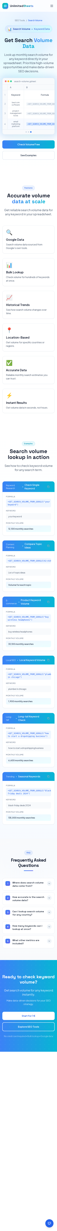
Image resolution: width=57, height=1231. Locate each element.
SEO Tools (20, 20)
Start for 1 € (28, 1015)
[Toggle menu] (52, 6)
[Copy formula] (48, 486)
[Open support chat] (49, 1223)
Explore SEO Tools (28, 1026)
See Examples (28, 155)
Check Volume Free (28, 144)
